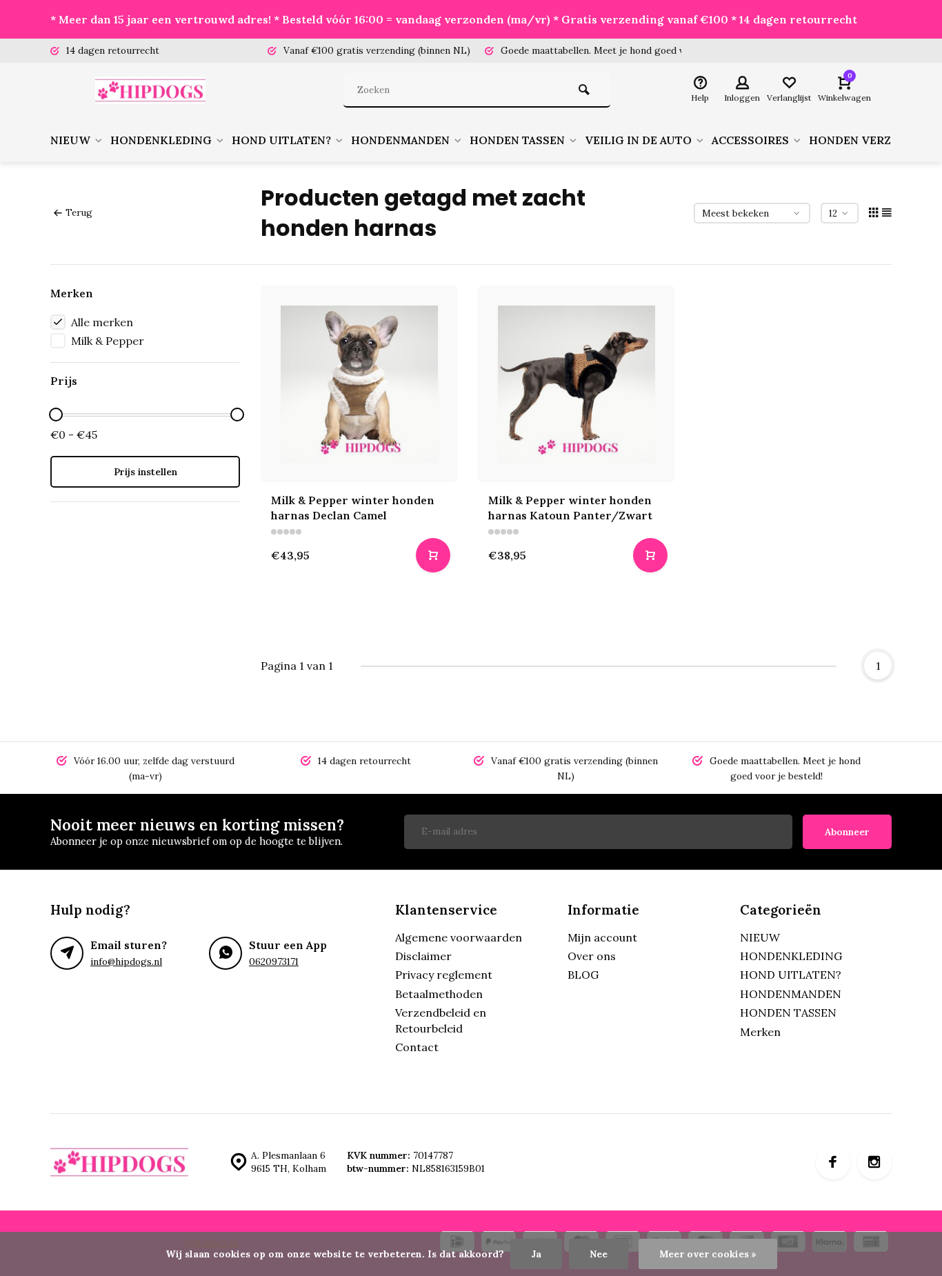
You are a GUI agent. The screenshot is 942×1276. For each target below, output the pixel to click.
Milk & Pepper (107, 341)
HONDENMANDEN (400, 140)
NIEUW (70, 140)
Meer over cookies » (707, 1254)
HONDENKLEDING (161, 140)
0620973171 (274, 961)
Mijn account (602, 937)
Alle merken (102, 322)
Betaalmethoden (439, 994)
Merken (760, 1032)
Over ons (592, 956)
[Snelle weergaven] (433, 555)
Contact (417, 1047)
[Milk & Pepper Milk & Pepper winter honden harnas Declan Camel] (359, 384)
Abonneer (847, 832)
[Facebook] (833, 1162)
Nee (599, 1254)
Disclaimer (423, 956)
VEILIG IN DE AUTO (638, 140)
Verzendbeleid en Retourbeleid (440, 1020)
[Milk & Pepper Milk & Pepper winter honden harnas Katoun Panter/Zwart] (576, 384)
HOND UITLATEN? (281, 140)
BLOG (583, 974)
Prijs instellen (145, 472)
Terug (79, 212)
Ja (536, 1254)
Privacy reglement (443, 974)
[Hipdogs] (154, 90)
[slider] (56, 414)
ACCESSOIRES (750, 140)
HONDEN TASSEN (517, 140)
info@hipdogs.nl (126, 961)
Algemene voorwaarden (458, 937)
